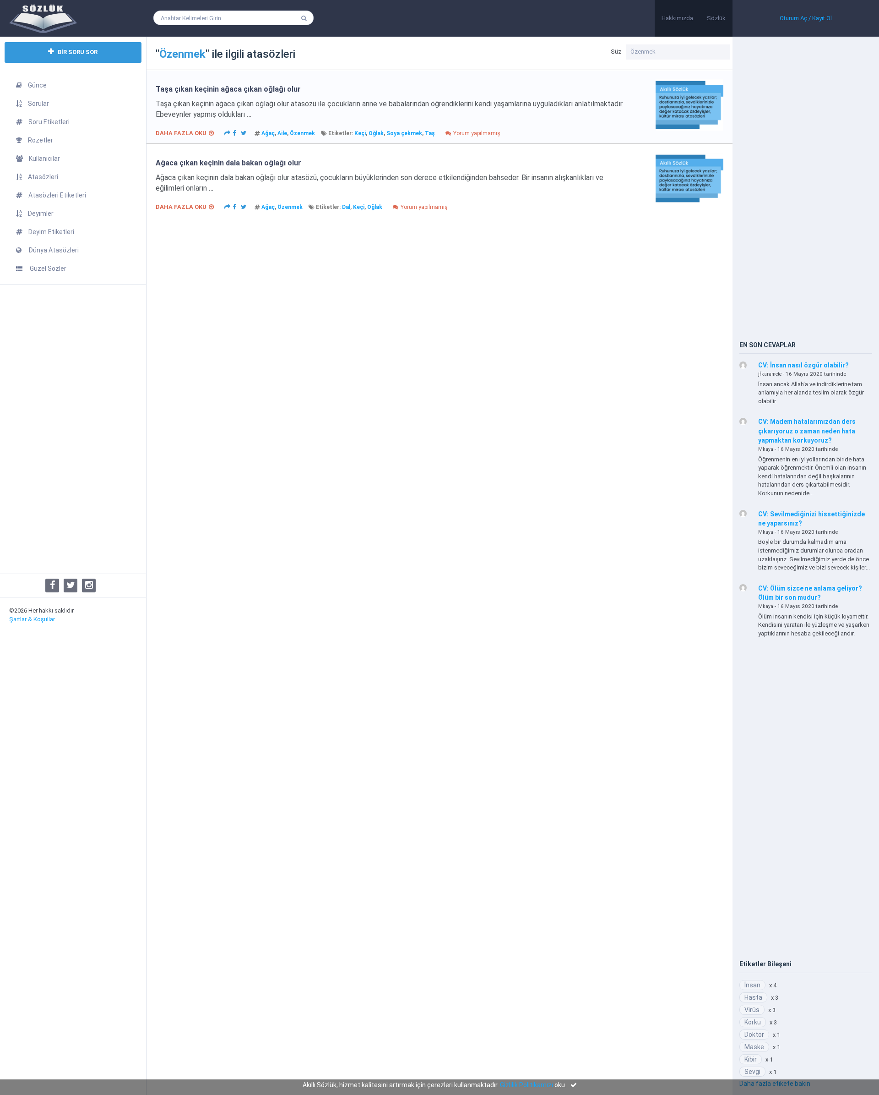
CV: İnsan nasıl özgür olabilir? (803, 365)
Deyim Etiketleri (51, 231)
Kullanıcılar (44, 158)
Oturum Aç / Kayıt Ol (806, 18)
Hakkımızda (677, 18)
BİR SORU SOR (77, 52)
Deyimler (41, 213)
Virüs (752, 1009)
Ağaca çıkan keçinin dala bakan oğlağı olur (228, 163)
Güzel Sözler (47, 268)
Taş (430, 133)
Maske (754, 1047)
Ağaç (268, 133)
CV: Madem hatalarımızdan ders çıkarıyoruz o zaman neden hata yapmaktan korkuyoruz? (807, 431)
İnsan (752, 985)
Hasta (753, 997)
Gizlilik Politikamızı (526, 1085)
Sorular (38, 103)
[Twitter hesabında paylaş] (243, 132)
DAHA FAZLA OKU (181, 133)
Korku (752, 1022)
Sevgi (752, 1071)
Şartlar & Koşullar (32, 619)
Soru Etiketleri (49, 122)
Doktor (754, 1034)
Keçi (360, 133)
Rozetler (40, 140)
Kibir (750, 1059)
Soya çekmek (404, 133)
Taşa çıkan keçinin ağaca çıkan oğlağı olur (228, 89)
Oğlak (376, 133)
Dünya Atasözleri (53, 250)
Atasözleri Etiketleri (57, 195)
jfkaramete (769, 374)
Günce (37, 85)
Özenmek (302, 133)
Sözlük (716, 18)
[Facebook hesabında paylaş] (234, 132)
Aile (282, 133)
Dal (346, 207)
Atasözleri (43, 177)
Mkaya (765, 449)
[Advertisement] (73, 429)
